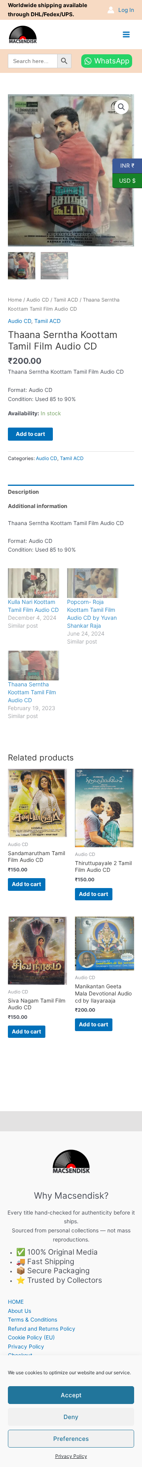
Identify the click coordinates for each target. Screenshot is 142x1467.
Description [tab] (23, 492)
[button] (121, 107)
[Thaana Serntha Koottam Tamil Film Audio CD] (33, 665)
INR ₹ (123, 165)
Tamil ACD (66, 300)
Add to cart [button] (26, 884)
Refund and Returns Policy (41, 1329)
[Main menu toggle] (126, 34)
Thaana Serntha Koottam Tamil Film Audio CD (32, 692)
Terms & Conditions (32, 1319)
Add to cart (30, 434)
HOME (16, 1302)
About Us (19, 1311)
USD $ (124, 179)
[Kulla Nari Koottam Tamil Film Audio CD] (33, 583)
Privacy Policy (71, 1456)
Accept (71, 1395)
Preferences (71, 1438)
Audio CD (37, 300)
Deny (71, 1417)
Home (15, 300)
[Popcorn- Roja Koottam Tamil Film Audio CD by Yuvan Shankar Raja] (92, 583)
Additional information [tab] (37, 506)
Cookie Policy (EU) (31, 1337)
